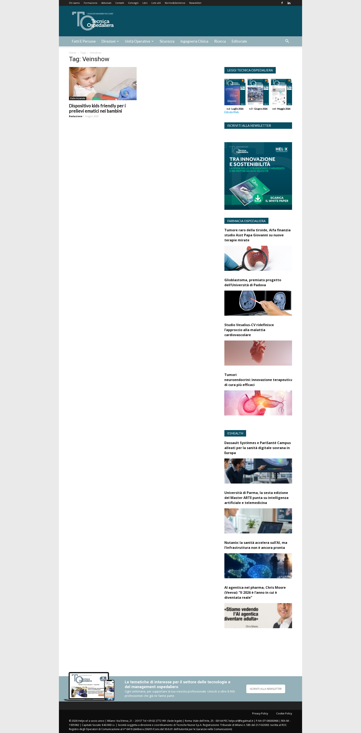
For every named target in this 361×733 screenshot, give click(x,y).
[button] (287, 42)
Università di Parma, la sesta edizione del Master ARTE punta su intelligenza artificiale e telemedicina (256, 497)
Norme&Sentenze (175, 2)
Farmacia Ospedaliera (246, 221)
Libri (144, 2)
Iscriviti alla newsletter (249, 125)
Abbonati (106, 2)
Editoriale (239, 41)
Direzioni (109, 41)
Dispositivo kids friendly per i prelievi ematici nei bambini (97, 108)
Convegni (133, 2)
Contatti (119, 2)
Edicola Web (231, 112)
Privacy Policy (260, 713)
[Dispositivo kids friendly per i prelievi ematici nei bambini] (103, 83)
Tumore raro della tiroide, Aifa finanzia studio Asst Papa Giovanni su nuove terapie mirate (257, 235)
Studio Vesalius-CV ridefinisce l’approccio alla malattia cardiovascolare (249, 330)
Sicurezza (167, 41)
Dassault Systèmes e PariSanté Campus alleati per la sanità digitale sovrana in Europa (257, 448)
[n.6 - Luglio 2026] (234, 93)
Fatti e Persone (84, 41)
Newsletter (195, 2)
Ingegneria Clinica (194, 41)
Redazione (75, 116)
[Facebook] (282, 3)
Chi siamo (74, 2)
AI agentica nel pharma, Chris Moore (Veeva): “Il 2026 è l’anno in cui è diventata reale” (255, 592)
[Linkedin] (289, 3)
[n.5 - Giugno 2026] (258, 93)
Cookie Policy (284, 713)
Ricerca (220, 41)
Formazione (90, 2)
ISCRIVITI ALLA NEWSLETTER (266, 689)
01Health (235, 433)
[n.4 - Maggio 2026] (281, 93)
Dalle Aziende (77, 98)
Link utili (156, 2)
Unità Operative (137, 41)
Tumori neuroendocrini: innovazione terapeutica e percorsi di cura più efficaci (267, 379)
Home (72, 52)
